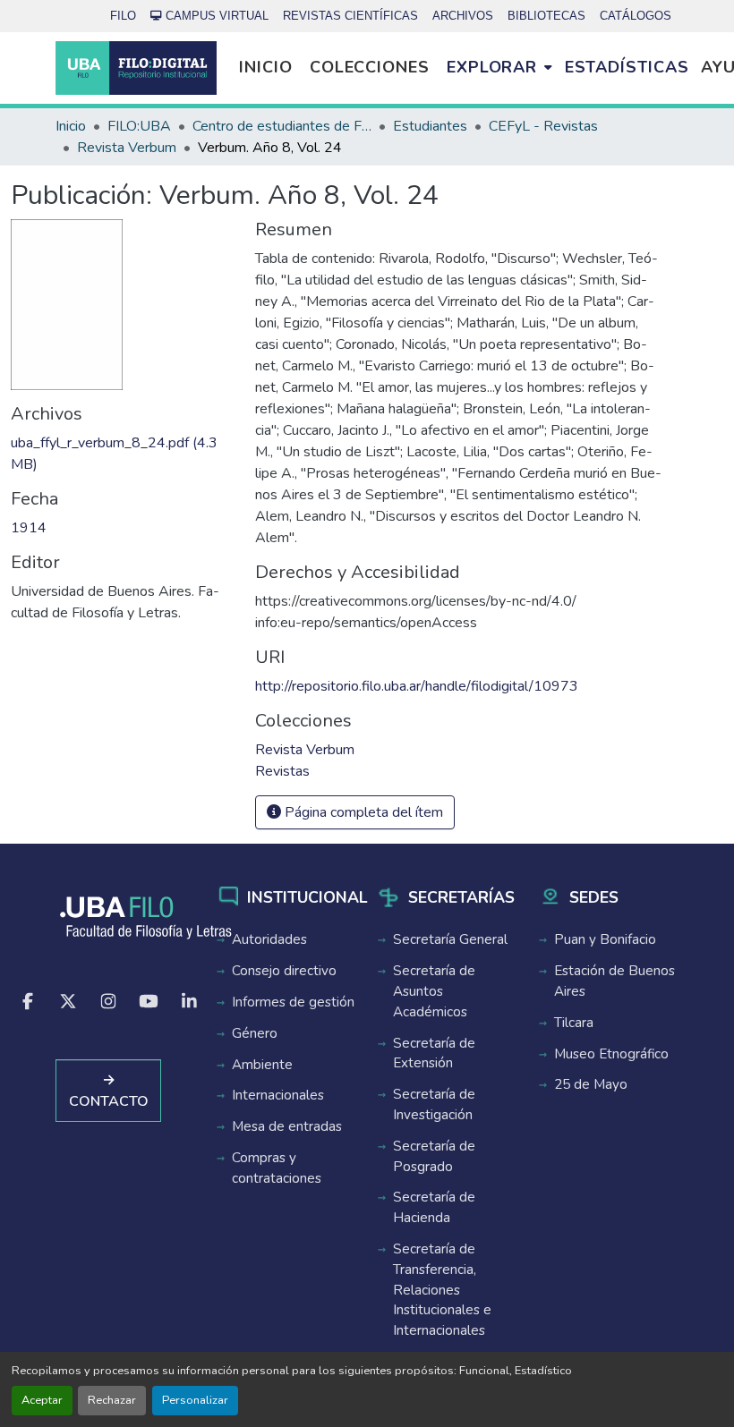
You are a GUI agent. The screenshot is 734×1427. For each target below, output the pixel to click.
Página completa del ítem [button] (362, 812)
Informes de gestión (293, 1002)
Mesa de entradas (287, 1126)
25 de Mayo (590, 1084)
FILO (123, 15)
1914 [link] (29, 528)
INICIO (265, 67)
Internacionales (278, 1095)
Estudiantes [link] (430, 126)
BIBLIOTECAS (546, 15)
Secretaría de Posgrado (434, 1156)
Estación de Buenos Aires (614, 981)
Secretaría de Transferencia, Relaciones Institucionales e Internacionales (442, 1289)
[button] (136, 68)
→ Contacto (109, 1090)
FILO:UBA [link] (139, 126)
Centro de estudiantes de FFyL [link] (281, 126)
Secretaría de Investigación (434, 1104)
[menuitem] (499, 68)
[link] (122, 453)
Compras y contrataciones (276, 1168)
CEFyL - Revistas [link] (543, 126)
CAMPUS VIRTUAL (217, 15)
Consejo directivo (284, 971)
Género (254, 1033)
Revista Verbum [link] (126, 147)
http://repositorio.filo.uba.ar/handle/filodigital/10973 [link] (416, 686)
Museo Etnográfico (611, 1054)
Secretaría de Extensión (434, 1053)
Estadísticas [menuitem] (627, 67)
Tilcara (573, 1023)
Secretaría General (450, 939)
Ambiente (262, 1065)
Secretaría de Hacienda (434, 1207)
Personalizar (195, 1400)
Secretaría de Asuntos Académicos (434, 991)
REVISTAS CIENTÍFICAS (350, 15)
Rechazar (112, 1400)
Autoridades (269, 939)
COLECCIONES (370, 67)
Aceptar (42, 1400)
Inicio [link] (70, 126)
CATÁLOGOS (635, 15)
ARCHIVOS (462, 15)
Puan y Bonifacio (605, 939)
